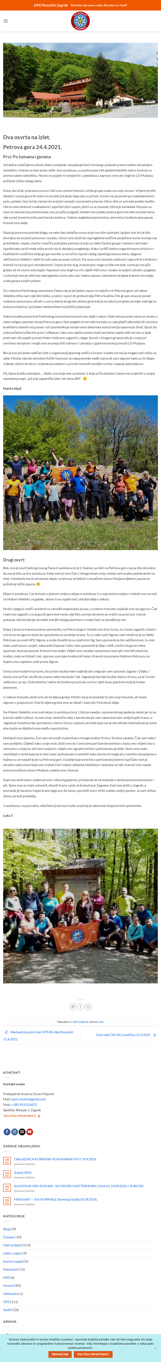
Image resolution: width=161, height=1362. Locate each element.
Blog (6, 1229)
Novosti (9, 1285)
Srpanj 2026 (22, 1172)
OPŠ (6, 1302)
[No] (155, 1349)
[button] (5, 21)
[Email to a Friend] (88, 1006)
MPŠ (6, 1277)
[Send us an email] (22, 1132)
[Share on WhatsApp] (72, 1006)
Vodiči (7, 1310)
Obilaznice (10, 1294)
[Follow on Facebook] (7, 1132)
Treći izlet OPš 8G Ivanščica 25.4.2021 (123, 1035)
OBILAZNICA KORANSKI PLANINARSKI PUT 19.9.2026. (55, 1159)
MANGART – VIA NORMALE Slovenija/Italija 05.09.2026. (55, 1199)
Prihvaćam (60, 1354)
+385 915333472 (24, 1104)
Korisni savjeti (13, 1261)
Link (101, 1021)
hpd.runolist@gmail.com (28, 1099)
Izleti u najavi (12, 1253)
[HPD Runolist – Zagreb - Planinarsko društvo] (80, 20)
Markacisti (10, 1269)
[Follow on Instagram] (14, 1132)
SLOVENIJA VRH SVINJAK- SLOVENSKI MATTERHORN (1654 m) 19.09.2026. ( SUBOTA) (79, 1186)
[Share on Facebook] (80, 1006)
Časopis (9, 1237)
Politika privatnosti (93, 1354)
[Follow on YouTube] (29, 1132)
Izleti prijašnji (80, 1021)
